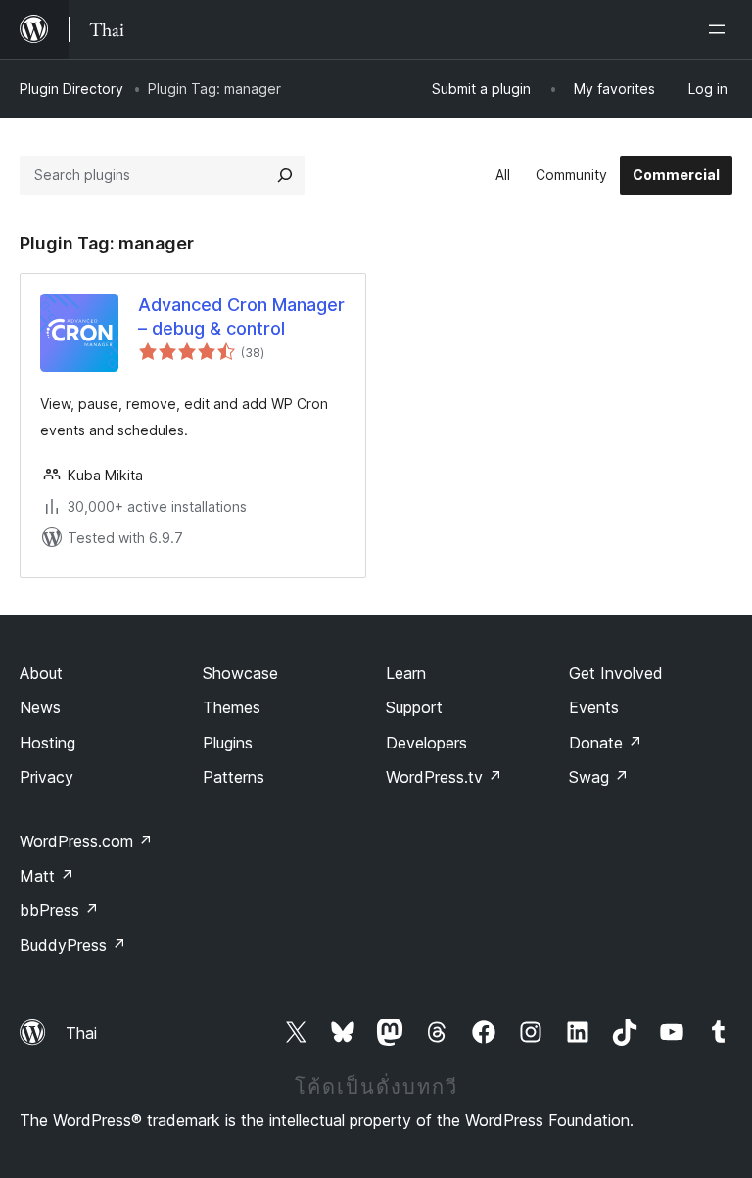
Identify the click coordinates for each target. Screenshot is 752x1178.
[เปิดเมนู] (720, 29)
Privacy (46, 777)
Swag (599, 777)
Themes (231, 707)
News (40, 707)
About (41, 673)
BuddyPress (73, 945)
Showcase (240, 673)
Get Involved (616, 673)
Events (594, 707)
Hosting (47, 742)
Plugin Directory (71, 88)
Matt (47, 875)
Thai (81, 1033)
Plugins (228, 742)
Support (414, 707)
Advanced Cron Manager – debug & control (241, 316)
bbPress (59, 910)
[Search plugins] (285, 175)
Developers (426, 742)
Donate (605, 742)
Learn (406, 673)
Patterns (233, 777)
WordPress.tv (444, 777)
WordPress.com (86, 841)
